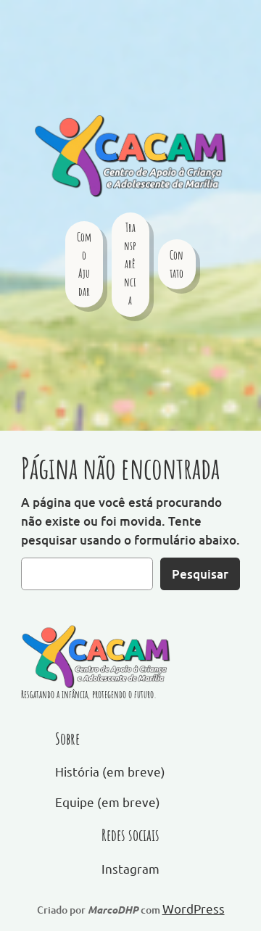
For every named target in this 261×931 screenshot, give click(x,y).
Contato (176, 264)
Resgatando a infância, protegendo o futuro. (89, 694)
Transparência (130, 263)
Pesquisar (200, 574)
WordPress (193, 908)
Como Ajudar (84, 264)
